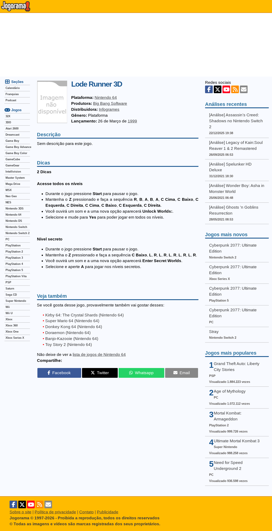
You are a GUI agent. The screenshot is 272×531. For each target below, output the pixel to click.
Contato (86, 512)
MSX (9, 190)
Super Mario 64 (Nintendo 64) (72, 321)
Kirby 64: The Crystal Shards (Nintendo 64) (84, 315)
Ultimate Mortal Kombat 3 (237, 441)
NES (8, 202)
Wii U (9, 313)
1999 (132, 121)
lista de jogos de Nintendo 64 (99, 354)
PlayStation (13, 245)
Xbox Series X (15, 337)
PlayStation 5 (14, 270)
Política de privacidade (55, 512)
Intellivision (13, 171)
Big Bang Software (110, 103)
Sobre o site (20, 512)
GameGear (12, 165)
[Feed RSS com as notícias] (235, 89)
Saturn (10, 288)
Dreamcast (12, 134)
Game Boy (12, 140)
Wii (8, 307)
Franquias (12, 94)
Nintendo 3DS (15, 208)
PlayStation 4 (14, 264)
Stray (214, 331)
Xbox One (12, 331)
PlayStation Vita (16, 276)
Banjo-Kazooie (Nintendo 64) (71, 338)
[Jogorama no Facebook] (209, 89)
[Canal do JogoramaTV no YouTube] (226, 89)
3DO (8, 122)
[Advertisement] (136, 44)
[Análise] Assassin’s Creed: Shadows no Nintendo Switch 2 (236, 121)
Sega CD (11, 294)
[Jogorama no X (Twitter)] (217, 89)
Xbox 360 (12, 325)
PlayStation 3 (14, 257)
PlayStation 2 (14, 251)
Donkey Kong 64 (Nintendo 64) (73, 326)
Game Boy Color (16, 153)
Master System (15, 177)
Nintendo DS (14, 220)
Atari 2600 (12, 128)
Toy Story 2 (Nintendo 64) (68, 344)
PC (7, 239)
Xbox (9, 319)
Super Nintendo (16, 300)
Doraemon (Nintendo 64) (68, 332)
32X (8, 116)
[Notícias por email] (244, 89)
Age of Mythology (230, 391)
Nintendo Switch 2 (18, 233)
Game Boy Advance (18, 147)
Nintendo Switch (16, 227)
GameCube (13, 159)
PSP (8, 282)
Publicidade (107, 512)
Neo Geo (11, 196)
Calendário (13, 88)
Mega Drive (13, 183)
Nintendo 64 (106, 97)
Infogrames (109, 109)
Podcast (11, 100)
